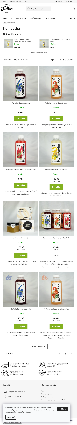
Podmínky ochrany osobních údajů (53, 400)
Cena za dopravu (15, 1)
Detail (56, 255)
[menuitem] (7, 18)
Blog (4, 1)
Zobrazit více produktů (38, 52)
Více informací (26, 412)
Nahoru (11, 354)
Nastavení (11, 417)
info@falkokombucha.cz (16, 392)
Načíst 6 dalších (38, 346)
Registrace (69, 1)
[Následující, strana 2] (65, 353)
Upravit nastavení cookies (12, 423)
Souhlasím (62, 409)
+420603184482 (14, 396)
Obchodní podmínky (48, 397)
